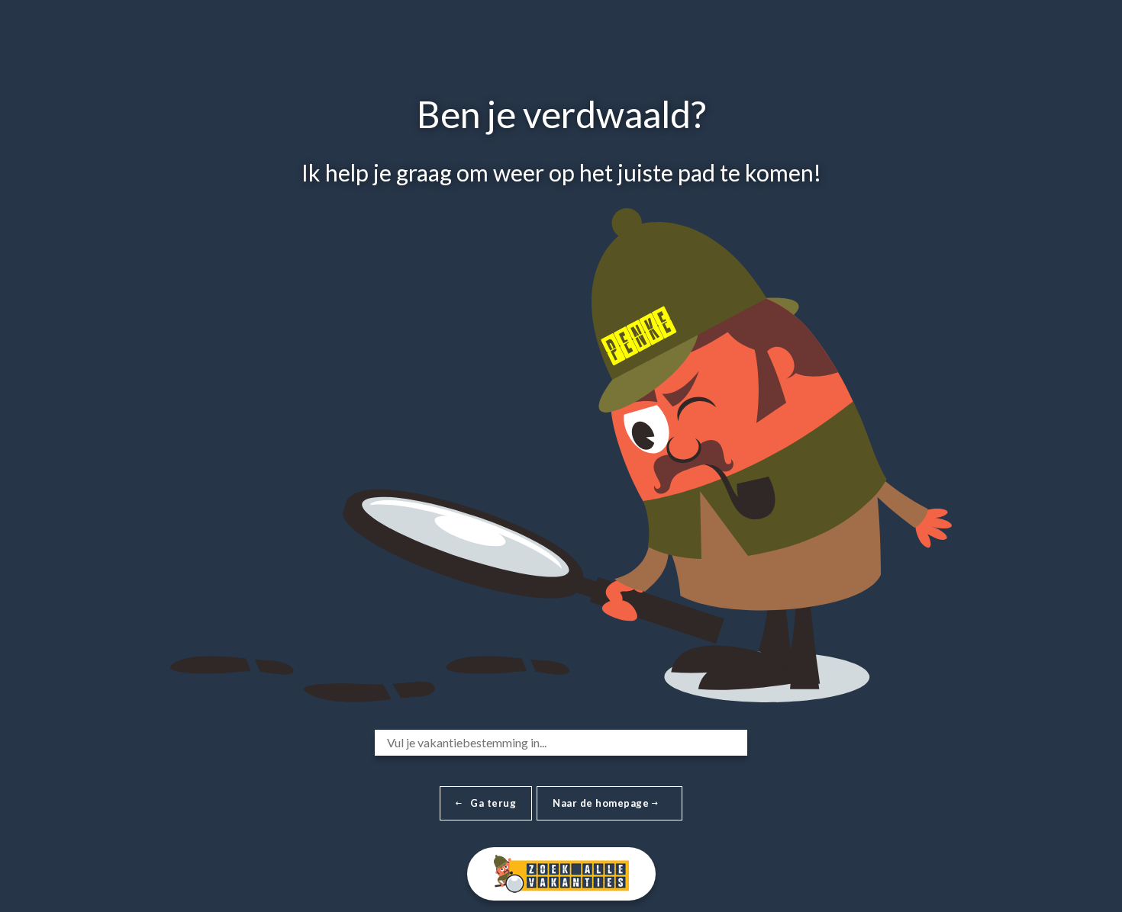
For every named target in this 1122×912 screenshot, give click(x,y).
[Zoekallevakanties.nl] (561, 871)
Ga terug (493, 803)
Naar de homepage (602, 803)
